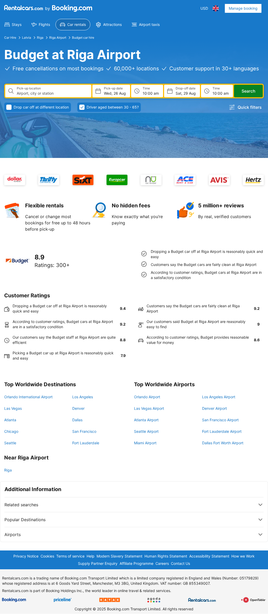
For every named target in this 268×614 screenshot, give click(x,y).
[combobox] (52, 93)
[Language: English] (215, 8)
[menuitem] (13, 24)
